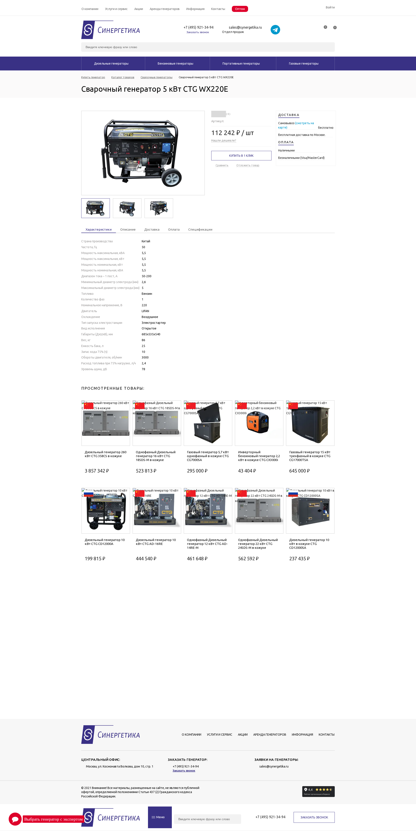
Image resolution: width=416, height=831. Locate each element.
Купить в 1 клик (241, 155)
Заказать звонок (198, 32)
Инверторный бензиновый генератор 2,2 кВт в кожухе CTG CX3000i (259, 456)
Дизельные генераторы (111, 63)
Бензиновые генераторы (175, 63)
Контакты (218, 8)
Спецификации (200, 229)
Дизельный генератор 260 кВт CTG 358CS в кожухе (105, 454)
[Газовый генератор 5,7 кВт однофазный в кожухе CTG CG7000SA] (208, 423)
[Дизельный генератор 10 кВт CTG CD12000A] (106, 510)
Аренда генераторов (165, 8)
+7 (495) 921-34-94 (198, 27)
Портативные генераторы (241, 63)
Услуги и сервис (116, 8)
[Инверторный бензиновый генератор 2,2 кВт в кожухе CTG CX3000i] (259, 423)
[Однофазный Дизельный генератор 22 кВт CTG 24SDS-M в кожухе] (259, 510)
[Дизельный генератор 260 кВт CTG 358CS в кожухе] (106, 423)
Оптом (240, 9)
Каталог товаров (122, 77)
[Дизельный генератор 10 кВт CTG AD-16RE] (157, 510)
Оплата (174, 229)
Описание (128, 229)
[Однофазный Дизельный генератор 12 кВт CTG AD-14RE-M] (208, 510)
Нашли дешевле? (223, 140)
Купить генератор (93, 77)
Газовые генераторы (303, 63)
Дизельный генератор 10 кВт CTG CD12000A (105, 542)
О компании (89, 8)
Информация (195, 8)
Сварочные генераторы (156, 77)
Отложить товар (247, 165)
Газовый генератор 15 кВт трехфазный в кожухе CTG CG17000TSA (309, 456)
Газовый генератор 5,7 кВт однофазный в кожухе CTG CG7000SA (208, 456)
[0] (323, 29)
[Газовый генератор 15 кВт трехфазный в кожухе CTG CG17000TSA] (310, 423)
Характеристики (99, 229)
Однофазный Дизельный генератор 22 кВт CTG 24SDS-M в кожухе (258, 543)
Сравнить (222, 165)
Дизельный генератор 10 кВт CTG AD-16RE (156, 542)
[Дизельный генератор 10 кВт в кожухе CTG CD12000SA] (310, 510)
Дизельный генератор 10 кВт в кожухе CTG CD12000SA (309, 543)
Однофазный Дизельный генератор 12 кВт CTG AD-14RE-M (207, 543)
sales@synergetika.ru (245, 27)
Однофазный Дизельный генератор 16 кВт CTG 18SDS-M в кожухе (156, 456)
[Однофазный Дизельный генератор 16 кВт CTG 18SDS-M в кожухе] (157, 423)
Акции (138, 8)
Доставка (151, 229)
